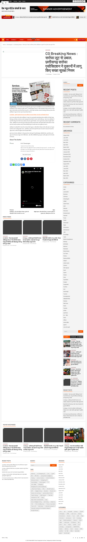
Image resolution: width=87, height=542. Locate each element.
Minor (44, 488)
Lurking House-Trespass (36, 488)
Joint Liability (33, 484)
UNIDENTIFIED (66, 298)
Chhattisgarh (66, 199)
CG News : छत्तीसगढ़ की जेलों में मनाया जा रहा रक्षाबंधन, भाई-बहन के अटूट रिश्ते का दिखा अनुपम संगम (32, 240)
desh (64, 206)
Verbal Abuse (40, 506)
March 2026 (66, 147)
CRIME (64, 201)
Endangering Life (44, 480)
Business (15, 1)
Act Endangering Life (41, 473)
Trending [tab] (80, 336)
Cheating (33, 477)
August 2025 (66, 163)
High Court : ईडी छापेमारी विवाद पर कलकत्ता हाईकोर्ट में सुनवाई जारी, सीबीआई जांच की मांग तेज (44, 211)
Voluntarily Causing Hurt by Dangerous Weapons (40, 508)
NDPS (32, 490)
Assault (52, 473)
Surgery (65, 282)
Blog (6, 537)
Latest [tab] (66, 336)
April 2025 (65, 173)
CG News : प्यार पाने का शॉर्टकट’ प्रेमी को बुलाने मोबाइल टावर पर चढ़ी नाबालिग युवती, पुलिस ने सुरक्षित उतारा (73, 110)
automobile (66, 191)
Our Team (65, 253)
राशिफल (64, 320)
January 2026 (66, 152)
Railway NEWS (66, 258)
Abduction (33, 473)
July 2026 (65, 137)
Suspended (65, 284)
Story (64, 277)
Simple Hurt (53, 501)
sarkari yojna (66, 263)
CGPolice (65, 196)
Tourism (65, 294)
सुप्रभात (64, 324)
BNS (32, 475)
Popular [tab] (74, 336)
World (64, 305)
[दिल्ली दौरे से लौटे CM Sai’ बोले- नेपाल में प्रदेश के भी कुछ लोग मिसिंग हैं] (52, 227)
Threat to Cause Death (50, 504)
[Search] (74, 40)
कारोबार (64, 310)
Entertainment (66, 213)
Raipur (42, 497)
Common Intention (40, 477)
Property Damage (34, 495)
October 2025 (66, 159)
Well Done (65, 303)
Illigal (64, 225)
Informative (66, 227)
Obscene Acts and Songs (36, 493)
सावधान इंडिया (66, 322)
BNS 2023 (37, 475)
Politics (65, 256)
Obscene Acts (52, 490)
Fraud (64, 218)
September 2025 (67, 161)
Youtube (65, 308)
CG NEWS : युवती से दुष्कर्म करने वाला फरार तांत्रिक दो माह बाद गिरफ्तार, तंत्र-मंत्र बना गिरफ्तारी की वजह (29, 114)
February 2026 (66, 149)
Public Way (50, 495)
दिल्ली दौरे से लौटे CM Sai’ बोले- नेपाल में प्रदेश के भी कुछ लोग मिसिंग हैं (50, 17)
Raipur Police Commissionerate (37, 499)
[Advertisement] (43, 28)
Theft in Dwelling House (39, 504)
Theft (32, 504)
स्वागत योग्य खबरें (66, 327)
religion (65, 260)
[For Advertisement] (32, 92)
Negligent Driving (38, 490)
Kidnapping (40, 484)
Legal (64, 237)
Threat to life (33, 506)
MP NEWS (65, 244)
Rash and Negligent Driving (36, 501)
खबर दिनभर (65, 313)
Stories (23, 1)
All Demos (37, 39)
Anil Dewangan (49, 74)
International (66, 229)
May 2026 (65, 142)
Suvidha (65, 286)
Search (65, 82)
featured (65, 215)
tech (64, 289)
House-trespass (42, 482)
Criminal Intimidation (50, 477)
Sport (64, 270)
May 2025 (65, 171)
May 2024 (65, 178)
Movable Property (50, 488)
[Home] (3, 40)
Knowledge (65, 234)
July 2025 (65, 166)
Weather (65, 301)
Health (64, 220)
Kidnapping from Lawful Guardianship (38, 486)
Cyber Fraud (66, 203)
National (65, 246)
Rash (46, 499)
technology (65, 291)
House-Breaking (34, 482)
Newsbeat (29, 39)
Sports (20, 1)
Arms (48, 473)
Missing (65, 241)
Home (7, 39)
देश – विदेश (65, 315)
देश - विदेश (66, 531)
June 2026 (65, 140)
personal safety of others (48, 493)
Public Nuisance (43, 495)
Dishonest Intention (35, 480)
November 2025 (67, 156)
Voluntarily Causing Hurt (50, 506)
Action (64, 187)
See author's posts (27, 154)
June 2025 (65, 168)
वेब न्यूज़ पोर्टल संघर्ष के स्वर (14, 8)
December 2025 (67, 154)
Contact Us (13, 103)
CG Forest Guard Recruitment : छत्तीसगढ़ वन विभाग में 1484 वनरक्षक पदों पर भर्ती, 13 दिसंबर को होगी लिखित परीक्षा (72, 116)
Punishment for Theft (35, 497)
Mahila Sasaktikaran (68, 239)
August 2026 (66, 135)
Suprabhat (65, 279)
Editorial (65, 208)
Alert (64, 189)
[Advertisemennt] (57, 9)
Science (65, 265)
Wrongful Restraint (34, 510)
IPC (48, 482)
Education (65, 210)
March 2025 (66, 175)
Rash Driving (46, 501)
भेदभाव (64, 317)
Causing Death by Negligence (46, 475)
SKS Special (66, 267)
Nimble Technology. (57, 540)
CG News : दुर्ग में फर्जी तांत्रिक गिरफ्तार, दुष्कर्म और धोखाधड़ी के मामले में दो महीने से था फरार (19, 211)
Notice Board (66, 251)
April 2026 (65, 144)
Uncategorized (66, 296)
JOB (64, 232)
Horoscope (65, 222)
